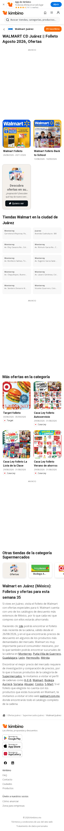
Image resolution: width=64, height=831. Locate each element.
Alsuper (29, 684)
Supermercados (12, 676)
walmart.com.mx (50, 696)
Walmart (38, 680)
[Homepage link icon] (4, 715)
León (22, 658)
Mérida (45, 658)
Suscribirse (54, 29)
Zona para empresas (13, 805)
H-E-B (27, 680)
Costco (39, 684)
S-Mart (49, 684)
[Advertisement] (32, 83)
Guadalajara (9, 658)
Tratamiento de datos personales (32, 826)
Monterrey (25, 654)
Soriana (18, 684)
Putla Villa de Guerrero (47, 654)
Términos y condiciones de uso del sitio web (32, 822)
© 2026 (32, 817)
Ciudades (7, 784)
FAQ (4, 775)
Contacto (7, 779)
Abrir (56, 4)
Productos (7, 788)
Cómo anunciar (10, 801)
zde (21, 626)
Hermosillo (33, 658)
